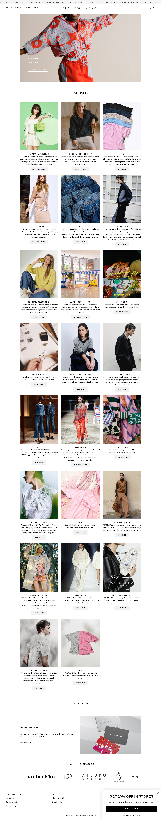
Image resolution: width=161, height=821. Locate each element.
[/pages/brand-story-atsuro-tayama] (57, 777)
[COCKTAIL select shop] (80, 126)
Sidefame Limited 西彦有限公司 (84, 815)
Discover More (27, 742)
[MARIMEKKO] (122, 274)
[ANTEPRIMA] (39, 199)
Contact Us (10, 798)
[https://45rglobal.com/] (31, 776)
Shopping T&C (11, 802)
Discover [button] (56, 794)
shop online (122, 312)
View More (39, 317)
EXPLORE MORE (38, 169)
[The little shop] (39, 347)
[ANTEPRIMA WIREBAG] (39, 126)
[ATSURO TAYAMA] (122, 199)
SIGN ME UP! (131, 809)
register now (21, 2)
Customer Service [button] (14, 794)
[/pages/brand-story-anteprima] (109, 777)
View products (38, 69)
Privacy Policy (11, 806)
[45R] (122, 126)
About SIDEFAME (58, 798)
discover (122, 169)
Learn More (80, 169)
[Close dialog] (158, 793)
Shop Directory (57, 802)
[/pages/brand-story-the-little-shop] (82, 777)
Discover (122, 244)
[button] (9, 7)
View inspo (122, 608)
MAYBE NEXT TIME (131, 815)
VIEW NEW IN (122, 457)
